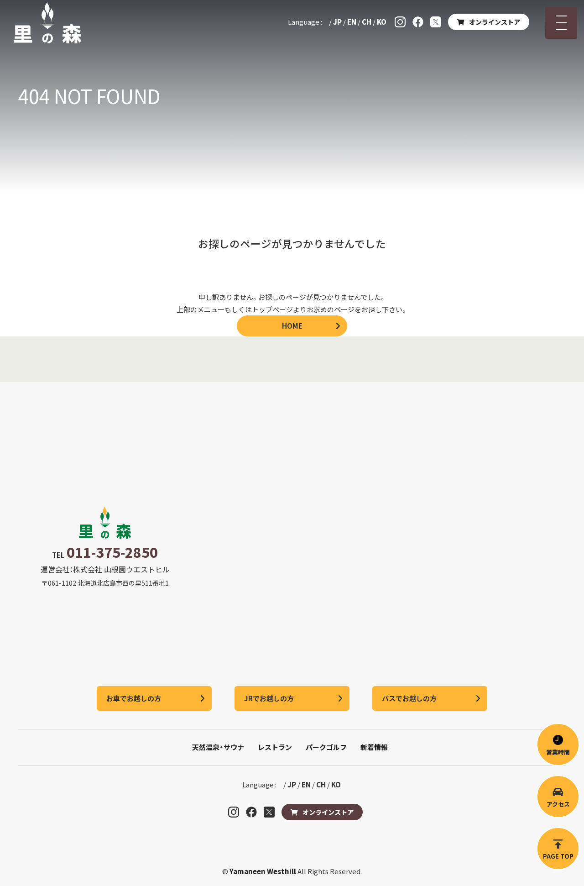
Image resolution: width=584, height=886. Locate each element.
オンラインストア (494, 21)
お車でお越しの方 (133, 698)
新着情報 (374, 747)
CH (366, 21)
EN (351, 21)
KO (381, 21)
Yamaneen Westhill (263, 871)
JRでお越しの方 (269, 698)
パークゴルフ (326, 747)
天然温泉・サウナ (218, 747)
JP (337, 21)
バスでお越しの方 (409, 698)
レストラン (275, 747)
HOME (292, 325)
